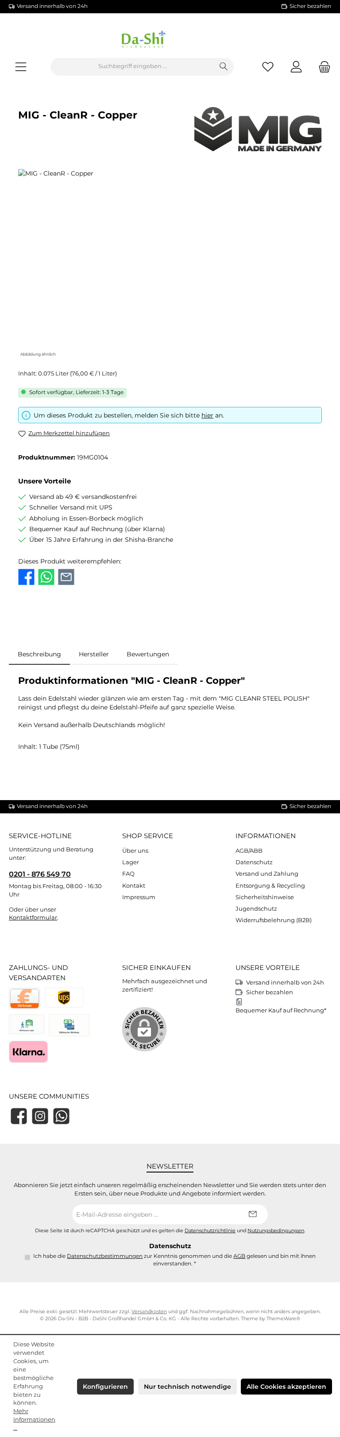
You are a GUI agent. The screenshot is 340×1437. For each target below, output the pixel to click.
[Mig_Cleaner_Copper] (169, 264)
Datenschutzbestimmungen (105, 1256)
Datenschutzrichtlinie (210, 1231)
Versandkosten (149, 1311)
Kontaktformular (33, 917)
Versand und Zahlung (267, 873)
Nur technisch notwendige (187, 1386)
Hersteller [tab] (94, 654)
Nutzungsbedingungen (275, 1231)
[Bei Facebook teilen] (26, 577)
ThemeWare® (283, 1319)
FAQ (128, 873)
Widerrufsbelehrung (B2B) (274, 920)
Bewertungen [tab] (148, 654)
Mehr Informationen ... (34, 1419)
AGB (239, 1256)
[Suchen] (224, 67)
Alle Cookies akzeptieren (286, 1386)
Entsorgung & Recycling (270, 885)
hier (207, 415)
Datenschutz (254, 862)
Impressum (138, 897)
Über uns (135, 850)
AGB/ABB (249, 850)
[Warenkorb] (322, 66)
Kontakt (133, 885)
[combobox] (132, 67)
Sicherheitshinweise (265, 897)
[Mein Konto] (296, 66)
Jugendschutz (256, 908)
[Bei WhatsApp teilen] (46, 577)
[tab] (39, 654)
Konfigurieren (105, 1386)
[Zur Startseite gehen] (170, 41)
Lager (130, 862)
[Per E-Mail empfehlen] (66, 577)
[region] (170, 264)
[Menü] (21, 66)
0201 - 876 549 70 (40, 874)
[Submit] (252, 1214)
